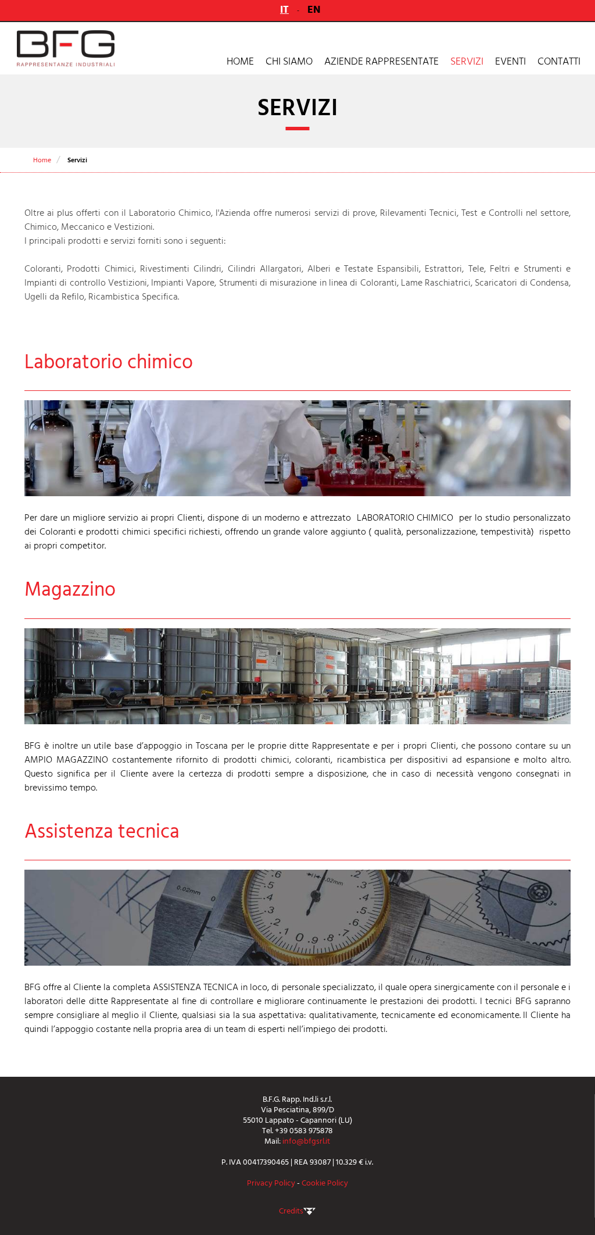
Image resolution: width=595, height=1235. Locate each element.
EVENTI (510, 61)
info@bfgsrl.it (306, 1141)
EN (314, 9)
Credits (291, 1211)
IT (284, 9)
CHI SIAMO (289, 61)
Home (42, 160)
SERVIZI (466, 61)
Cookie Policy (325, 1183)
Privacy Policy (271, 1183)
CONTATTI (558, 61)
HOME (240, 61)
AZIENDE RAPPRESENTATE (381, 61)
